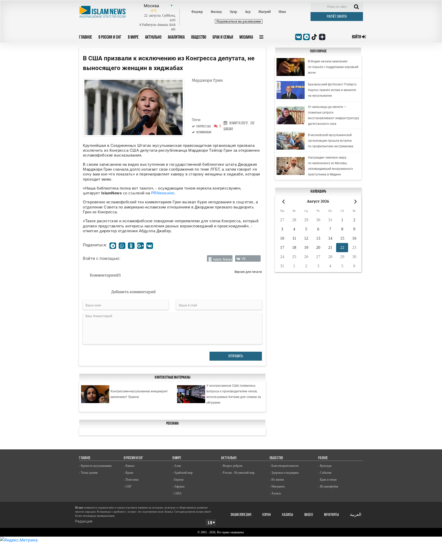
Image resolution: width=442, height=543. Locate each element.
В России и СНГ (109, 37)
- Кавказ (129, 466)
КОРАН (266, 515)
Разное (323, 458)
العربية (355, 515)
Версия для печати (248, 272)
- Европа (177, 479)
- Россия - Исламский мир (238, 472)
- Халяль (275, 493)
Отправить (235, 356)
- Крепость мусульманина (95, 466)
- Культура (325, 466)
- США (177, 493)
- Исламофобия (328, 486)
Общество (198, 37)
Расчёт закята (337, 17)
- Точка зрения (88, 472)
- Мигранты (277, 486)
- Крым (128, 472)
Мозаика (246, 37)
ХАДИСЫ (287, 515)
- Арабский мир (182, 472)
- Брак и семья (327, 479)
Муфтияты (331, 515)
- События (325, 472)
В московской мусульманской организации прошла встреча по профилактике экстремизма (330, 140)
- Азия (176, 466)
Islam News (222, 259)
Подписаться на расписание (238, 21)
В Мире (133, 37)
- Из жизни (277, 479)
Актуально (153, 37)
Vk (243, 258)
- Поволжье (131, 479)
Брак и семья (223, 37)
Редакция (83, 521)
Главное (85, 37)
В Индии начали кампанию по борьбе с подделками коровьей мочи (333, 67)
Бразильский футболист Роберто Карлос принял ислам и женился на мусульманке (332, 90)
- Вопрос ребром (231, 466)
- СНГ (128, 486)
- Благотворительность (284, 466)
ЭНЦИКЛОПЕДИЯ (240, 515)
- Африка (178, 486)
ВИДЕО (308, 515)
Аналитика (176, 37)
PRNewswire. (163, 193)
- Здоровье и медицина (284, 472)
